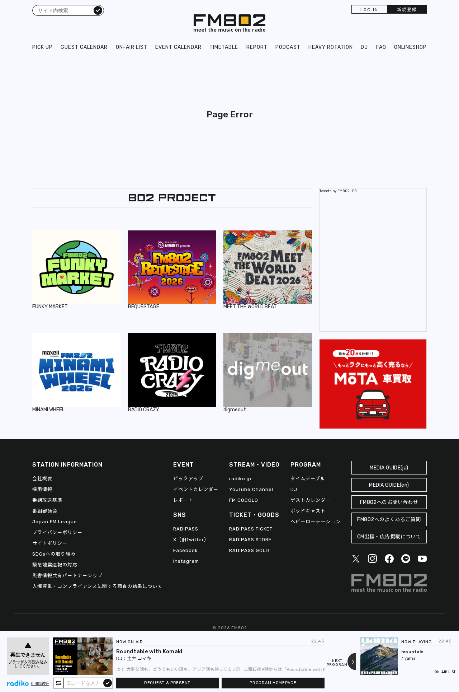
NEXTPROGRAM (337, 663)
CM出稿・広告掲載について (389, 537)
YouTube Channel (251, 489)
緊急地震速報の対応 (54, 564)
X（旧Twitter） (191, 539)
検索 (97, 10)
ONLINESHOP (410, 47)
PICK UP (42, 47)
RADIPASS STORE (250, 539)
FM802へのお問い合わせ (389, 502)
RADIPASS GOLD (249, 550)
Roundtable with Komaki (149, 651)
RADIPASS (185, 529)
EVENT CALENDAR (178, 47)
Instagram (186, 561)
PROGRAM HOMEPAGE (273, 683)
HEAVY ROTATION (330, 47)
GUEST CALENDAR (84, 47)
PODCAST (288, 47)
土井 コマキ (139, 658)
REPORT (257, 47)
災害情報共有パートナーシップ (67, 575)
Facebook (185, 550)
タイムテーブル (307, 478)
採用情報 (42, 489)
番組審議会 (44, 511)
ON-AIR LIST (131, 47)
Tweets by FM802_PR (338, 191)
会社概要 (42, 478)
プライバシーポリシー (57, 532)
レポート (183, 500)
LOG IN (369, 9)
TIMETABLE (223, 47)
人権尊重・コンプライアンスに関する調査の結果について (97, 586)
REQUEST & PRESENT (167, 683)
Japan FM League (54, 521)
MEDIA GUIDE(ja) (389, 468)
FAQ (381, 47)
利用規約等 (40, 684)
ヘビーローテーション (315, 521)
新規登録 (407, 9)
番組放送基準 (47, 500)
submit (108, 683)
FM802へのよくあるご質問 (389, 519)
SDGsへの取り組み (54, 554)
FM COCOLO (243, 500)
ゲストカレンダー (310, 500)
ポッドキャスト (308, 511)
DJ (364, 47)
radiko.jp (240, 478)
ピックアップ (188, 478)
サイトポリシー (49, 543)
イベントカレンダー (195, 489)
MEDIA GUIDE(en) (389, 485)
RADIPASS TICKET (251, 529)
